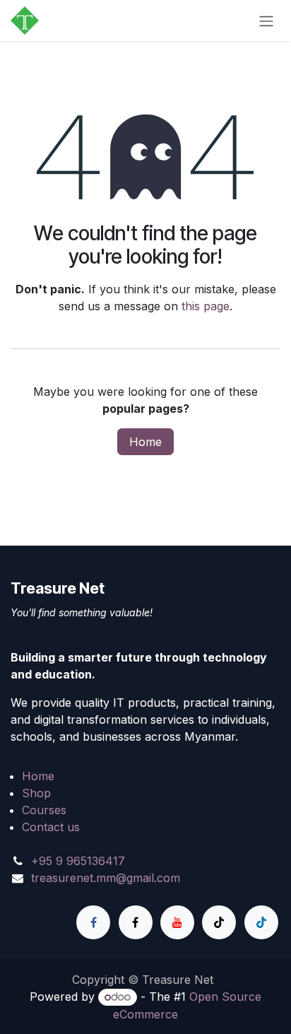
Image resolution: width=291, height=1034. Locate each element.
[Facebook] (93, 922)
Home (145, 442)
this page (206, 306)
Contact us (51, 827)
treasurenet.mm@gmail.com (105, 878)
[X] (136, 922)
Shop (36, 793)
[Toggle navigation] (266, 20)
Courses (44, 810)
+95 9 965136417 (78, 861)
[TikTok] (219, 922)
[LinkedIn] (261, 922)
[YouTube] (177, 922)
